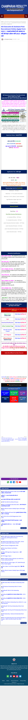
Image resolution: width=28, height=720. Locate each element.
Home (3, 680)
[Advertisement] (14, 83)
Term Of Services (14, 680)
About (7, 680)
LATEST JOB (6, 21)
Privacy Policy (23, 680)
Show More (23, 528)
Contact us (14, 682)
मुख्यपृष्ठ (2, 21)
